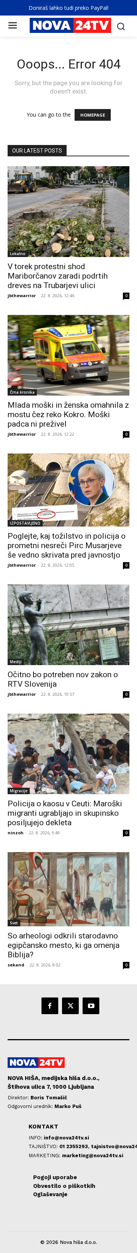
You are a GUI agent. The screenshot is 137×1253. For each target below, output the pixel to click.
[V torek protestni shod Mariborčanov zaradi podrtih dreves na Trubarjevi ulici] (68, 211)
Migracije (18, 790)
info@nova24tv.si (66, 1138)
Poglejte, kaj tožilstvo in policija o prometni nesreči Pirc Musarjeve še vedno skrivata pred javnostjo (67, 545)
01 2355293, (75, 1146)
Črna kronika (22, 392)
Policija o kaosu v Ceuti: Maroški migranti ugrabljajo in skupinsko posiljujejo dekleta (65, 813)
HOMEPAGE (92, 115)
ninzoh (16, 832)
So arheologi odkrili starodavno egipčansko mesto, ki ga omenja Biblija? (63, 945)
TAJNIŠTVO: (44, 1146)
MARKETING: (45, 1155)
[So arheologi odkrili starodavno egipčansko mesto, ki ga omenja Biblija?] (68, 889)
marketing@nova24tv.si (92, 1155)
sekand (16, 965)
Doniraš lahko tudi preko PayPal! (68, 7)
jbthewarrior (22, 295)
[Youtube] (91, 1005)
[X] (70, 1005)
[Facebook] (49, 1005)
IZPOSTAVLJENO (25, 523)
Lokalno (17, 253)
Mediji (16, 661)
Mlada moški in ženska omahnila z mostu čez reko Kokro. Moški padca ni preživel (68, 415)
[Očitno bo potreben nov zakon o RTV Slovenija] (68, 624)
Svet (14, 923)
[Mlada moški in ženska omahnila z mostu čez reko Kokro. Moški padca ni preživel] (68, 355)
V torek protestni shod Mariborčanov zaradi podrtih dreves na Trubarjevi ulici (58, 276)
